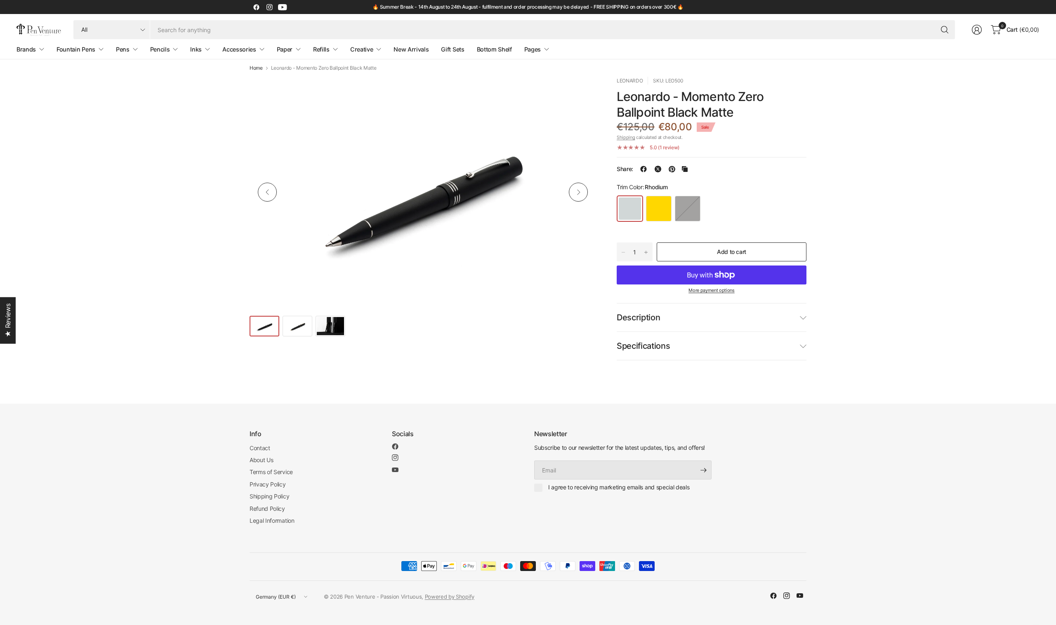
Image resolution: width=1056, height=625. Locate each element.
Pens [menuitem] (123, 49)
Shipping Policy (269, 496)
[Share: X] (658, 169)
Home (256, 68)
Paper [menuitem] (284, 49)
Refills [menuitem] (321, 49)
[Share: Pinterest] (672, 169)
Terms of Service (271, 471)
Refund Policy (267, 508)
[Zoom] (580, 92)
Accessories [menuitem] (239, 49)
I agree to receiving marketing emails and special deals (618, 487)
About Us (261, 459)
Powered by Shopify (449, 596)
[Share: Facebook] (643, 169)
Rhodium (630, 208)
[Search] (944, 29)
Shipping (626, 137)
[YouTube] (282, 7)
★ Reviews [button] (8, 320)
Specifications (643, 346)
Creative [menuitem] (361, 49)
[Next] (578, 192)
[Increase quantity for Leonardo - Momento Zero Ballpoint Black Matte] (646, 252)
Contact (260, 447)
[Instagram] (269, 7)
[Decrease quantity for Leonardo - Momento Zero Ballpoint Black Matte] (623, 252)
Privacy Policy (268, 484)
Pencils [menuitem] (160, 49)
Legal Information (272, 520)
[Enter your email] (703, 470)
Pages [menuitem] (532, 49)
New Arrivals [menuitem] (411, 49)
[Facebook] (256, 7)
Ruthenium (687, 208)
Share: (625, 169)
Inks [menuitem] (196, 49)
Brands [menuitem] (26, 49)
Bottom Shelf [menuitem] (494, 49)
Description (638, 317)
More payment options (711, 290)
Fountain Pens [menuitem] (76, 49)
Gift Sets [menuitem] (452, 49)
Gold (658, 208)
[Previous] (267, 192)
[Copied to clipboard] (684, 169)
